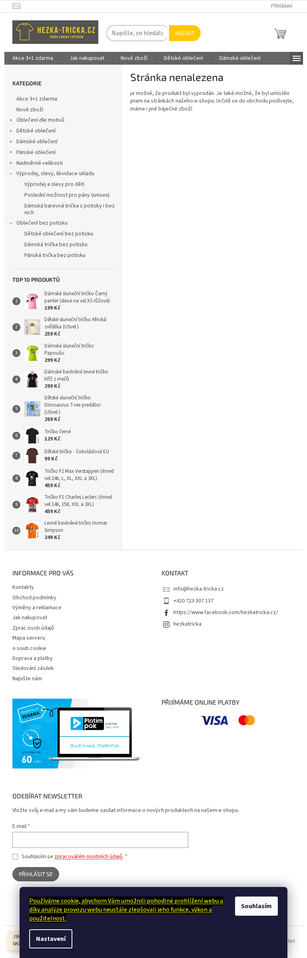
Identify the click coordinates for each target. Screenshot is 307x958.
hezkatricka (187, 624)
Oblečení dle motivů (40, 120)
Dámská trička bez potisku (56, 245)
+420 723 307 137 (193, 601)
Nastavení (51, 938)
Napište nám (27, 679)
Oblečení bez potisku (42, 223)
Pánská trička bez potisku (55, 255)
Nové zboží (29, 110)
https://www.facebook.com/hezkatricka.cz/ (225, 612)
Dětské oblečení (36, 131)
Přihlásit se (36, 874)
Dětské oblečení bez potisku (58, 234)
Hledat (185, 33)
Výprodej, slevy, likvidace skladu (55, 174)
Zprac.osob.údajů (33, 628)
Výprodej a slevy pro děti (54, 184)
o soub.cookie (29, 648)
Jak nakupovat (29, 618)
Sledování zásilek (33, 668)
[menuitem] (32, 58)
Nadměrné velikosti (39, 163)
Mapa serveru (28, 638)
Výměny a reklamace (37, 608)
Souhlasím (256, 906)
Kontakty (23, 587)
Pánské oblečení (36, 152)
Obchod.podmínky (34, 598)
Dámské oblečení (37, 142)
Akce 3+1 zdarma (36, 99)
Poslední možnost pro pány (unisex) (67, 195)
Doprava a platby (32, 658)
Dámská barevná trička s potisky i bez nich (69, 209)
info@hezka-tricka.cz (198, 589)
